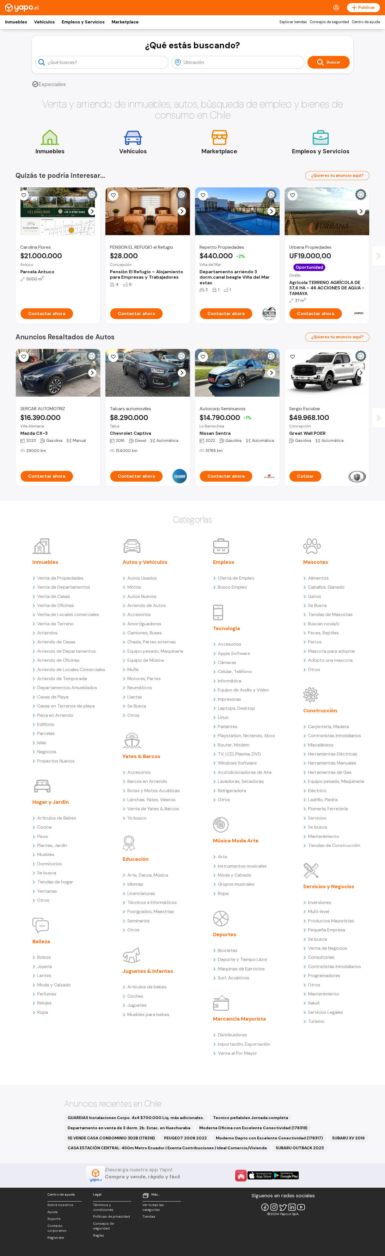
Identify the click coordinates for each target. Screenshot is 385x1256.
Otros (43, 900)
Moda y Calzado (54, 985)
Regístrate (55, 1237)
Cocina (44, 827)
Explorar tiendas (293, 22)
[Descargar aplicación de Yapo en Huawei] (240, 1175)
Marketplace (125, 22)
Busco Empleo (232, 587)
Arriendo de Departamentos (66, 651)
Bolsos (44, 957)
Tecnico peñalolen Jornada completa (250, 1117)
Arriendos (47, 633)
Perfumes (46, 994)
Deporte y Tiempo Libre (242, 959)
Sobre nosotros (60, 1205)
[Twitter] (282, 1207)
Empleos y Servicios (83, 22)
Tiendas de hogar (55, 882)
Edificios (45, 724)
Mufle (133, 669)
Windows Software (237, 763)
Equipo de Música (145, 660)
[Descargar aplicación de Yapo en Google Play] (286, 1175)
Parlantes (227, 726)
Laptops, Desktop (236, 708)
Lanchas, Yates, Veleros (151, 800)
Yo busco (137, 818)
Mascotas (315, 562)
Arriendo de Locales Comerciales (71, 669)
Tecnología (226, 628)
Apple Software (234, 653)
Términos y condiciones (103, 1207)
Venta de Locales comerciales (68, 614)
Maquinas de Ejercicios (241, 969)
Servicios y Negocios (328, 886)
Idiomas (135, 884)
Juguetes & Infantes (148, 971)
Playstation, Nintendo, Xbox (246, 736)
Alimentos (318, 578)
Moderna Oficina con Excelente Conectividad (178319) (253, 1127)
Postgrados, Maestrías (150, 911)
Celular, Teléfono (235, 671)
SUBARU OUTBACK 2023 (300, 1147)
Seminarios (138, 921)
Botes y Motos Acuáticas (153, 791)
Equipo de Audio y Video (243, 690)
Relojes (44, 1003)
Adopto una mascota (330, 660)
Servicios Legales (325, 1012)
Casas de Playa (52, 697)
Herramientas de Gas (329, 772)
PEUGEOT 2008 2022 (185, 1138)
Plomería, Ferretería (328, 809)
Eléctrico (317, 791)
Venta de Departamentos (63, 587)
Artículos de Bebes (56, 818)
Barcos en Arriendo (147, 781)
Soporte (53, 1218)
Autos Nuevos (141, 596)
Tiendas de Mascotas (330, 614)
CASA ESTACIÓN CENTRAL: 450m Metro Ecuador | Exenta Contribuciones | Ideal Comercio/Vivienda (167, 1147)
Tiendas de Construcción (334, 845)
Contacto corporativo (57, 1228)
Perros (315, 642)
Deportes (224, 934)
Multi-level (318, 911)
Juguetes (137, 1005)
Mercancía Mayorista (239, 1018)
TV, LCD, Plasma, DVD (239, 754)
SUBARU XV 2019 (348, 1138)
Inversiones (319, 902)
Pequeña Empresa (326, 930)
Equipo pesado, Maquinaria (155, 651)
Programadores (324, 975)
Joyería (44, 966)
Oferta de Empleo (236, 578)
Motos (134, 587)
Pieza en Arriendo (55, 715)
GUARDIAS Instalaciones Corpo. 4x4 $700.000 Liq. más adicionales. (136, 1117)
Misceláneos (320, 745)
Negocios (46, 752)
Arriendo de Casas (56, 642)
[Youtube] (301, 1207)
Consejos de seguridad (329, 22)
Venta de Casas (53, 596)
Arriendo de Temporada (62, 678)
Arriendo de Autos (146, 605)
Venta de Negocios (327, 948)
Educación (136, 859)
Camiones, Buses (144, 633)
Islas (41, 743)
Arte (222, 857)
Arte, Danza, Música (147, 875)
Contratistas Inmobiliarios (334, 736)
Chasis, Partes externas (151, 642)
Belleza (41, 941)
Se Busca (136, 706)
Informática (229, 681)
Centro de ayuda (366, 22)
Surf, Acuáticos (233, 978)
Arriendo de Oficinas (58, 660)
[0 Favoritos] (24, 195)
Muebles (45, 854)
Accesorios (139, 614)
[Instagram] (273, 1207)
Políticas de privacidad (111, 1216)
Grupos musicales (236, 884)
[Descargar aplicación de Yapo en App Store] (260, 1175)
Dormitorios (49, 864)
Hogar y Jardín (50, 802)
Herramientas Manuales (332, 763)
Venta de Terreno (55, 624)
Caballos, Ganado (326, 587)
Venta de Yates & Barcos (153, 809)
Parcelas (46, 733)
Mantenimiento (323, 836)
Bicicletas (227, 950)
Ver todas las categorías (153, 1207)
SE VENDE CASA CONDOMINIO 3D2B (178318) (111, 1138)
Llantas (134, 697)
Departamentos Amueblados (67, 688)
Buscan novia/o (323, 624)
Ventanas (47, 891)
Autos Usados (142, 578)
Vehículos (44, 22)
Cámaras (227, 662)
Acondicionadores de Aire (245, 772)
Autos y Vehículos (145, 562)
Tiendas (148, 1216)
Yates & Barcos (141, 756)
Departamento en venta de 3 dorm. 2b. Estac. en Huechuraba (129, 1127)
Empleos (223, 562)
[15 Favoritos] (203, 195)
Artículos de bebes (147, 987)
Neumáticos (139, 688)
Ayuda (52, 1212)
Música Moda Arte (235, 840)
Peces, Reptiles (323, 633)
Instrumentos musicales (242, 866)
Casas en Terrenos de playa (66, 706)
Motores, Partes (144, 678)
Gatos (314, 596)
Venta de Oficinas (55, 605)
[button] (92, 211)
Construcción (320, 710)
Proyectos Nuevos (56, 761)
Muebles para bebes (148, 1014)
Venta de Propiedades (60, 578)
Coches (135, 996)
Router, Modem (233, 745)
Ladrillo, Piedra (323, 800)
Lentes (44, 975)
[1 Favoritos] (113, 195)
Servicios (317, 818)
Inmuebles (16, 22)
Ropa (42, 1012)
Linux (223, 717)
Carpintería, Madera (328, 726)
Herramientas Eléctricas (332, 754)
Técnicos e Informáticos (152, 902)
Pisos (42, 836)
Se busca (46, 873)
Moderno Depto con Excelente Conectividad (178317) (269, 1138)
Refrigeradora (232, 791)
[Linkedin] (292, 1207)
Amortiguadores (144, 624)
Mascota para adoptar (331, 651)
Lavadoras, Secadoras (241, 781)
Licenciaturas (141, 893)
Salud (313, 1003)
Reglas (98, 1235)
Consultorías (321, 957)
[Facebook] (264, 1207)
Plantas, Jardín (52, 845)
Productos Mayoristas (331, 921)
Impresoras (229, 699)
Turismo (316, 1021)
